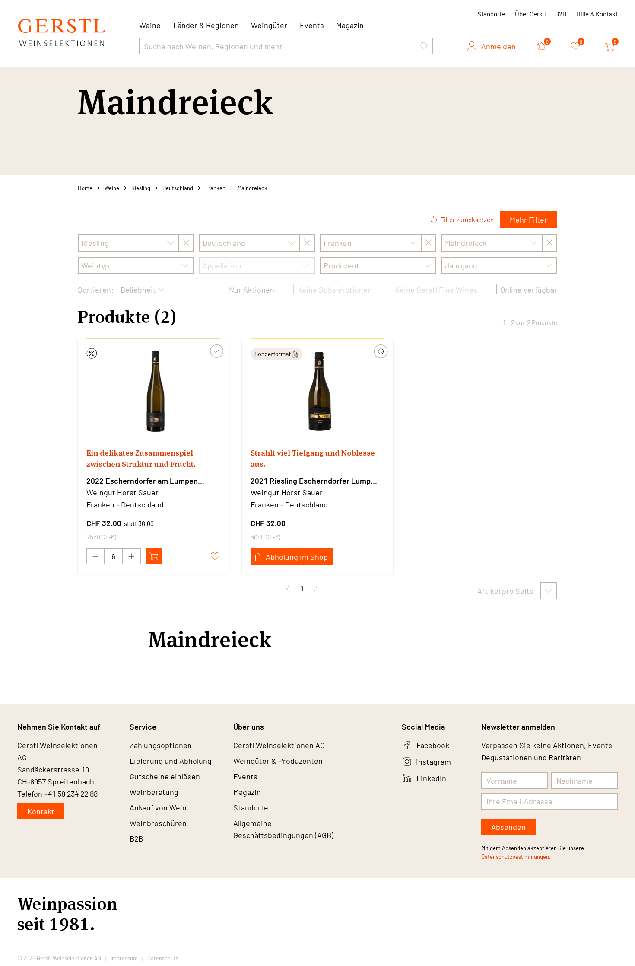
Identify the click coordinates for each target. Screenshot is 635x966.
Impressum (124, 958)
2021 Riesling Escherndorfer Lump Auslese (311, 481)
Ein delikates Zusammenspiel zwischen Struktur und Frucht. (140, 458)
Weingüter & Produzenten (278, 760)
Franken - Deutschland (125, 504)
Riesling (140, 188)
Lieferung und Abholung (171, 760)
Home (85, 188)
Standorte (491, 14)
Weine (112, 188)
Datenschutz (162, 958)
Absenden (508, 827)
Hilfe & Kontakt (597, 14)
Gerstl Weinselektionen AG (279, 745)
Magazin (350, 25)
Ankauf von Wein (158, 807)
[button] (424, 46)
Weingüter (269, 25)
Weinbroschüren (158, 823)
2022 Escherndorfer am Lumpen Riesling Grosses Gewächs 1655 (142, 481)
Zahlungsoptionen (161, 745)
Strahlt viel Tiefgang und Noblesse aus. (313, 458)
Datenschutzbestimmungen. (516, 856)
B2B (560, 14)
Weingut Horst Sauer (122, 492)
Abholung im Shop (297, 556)
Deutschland (177, 188)
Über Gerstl (530, 14)
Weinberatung (154, 792)
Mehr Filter (528, 219)
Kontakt (40, 811)
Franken (215, 188)
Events (312, 25)
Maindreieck (252, 188)
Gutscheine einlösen (165, 776)
